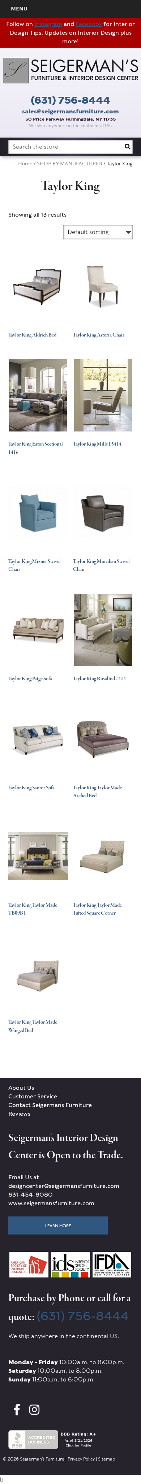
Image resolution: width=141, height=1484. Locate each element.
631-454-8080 (30, 1194)
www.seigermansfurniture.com (51, 1203)
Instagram (48, 24)
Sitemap (106, 1459)
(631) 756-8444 (70, 100)
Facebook (89, 24)
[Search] (128, 147)
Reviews (19, 1113)
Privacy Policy (81, 1459)
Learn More (58, 1225)
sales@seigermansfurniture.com (70, 111)
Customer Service (32, 1096)
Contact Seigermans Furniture (50, 1105)
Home (25, 163)
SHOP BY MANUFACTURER (69, 163)
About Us (21, 1087)
